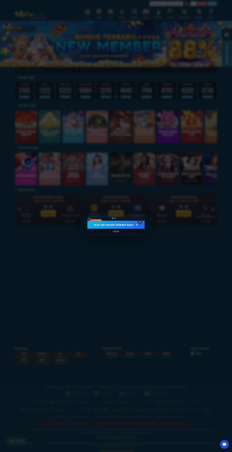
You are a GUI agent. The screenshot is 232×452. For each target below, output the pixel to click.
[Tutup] (140, 221)
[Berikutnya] (140, 219)
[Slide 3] (119, 218)
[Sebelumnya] (92, 219)
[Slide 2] (117, 218)
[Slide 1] (113, 218)
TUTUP (116, 231)
